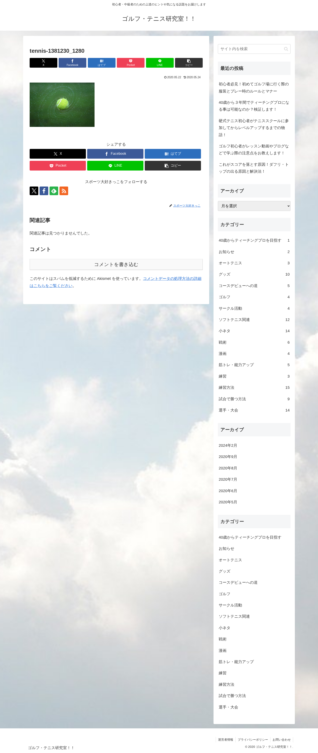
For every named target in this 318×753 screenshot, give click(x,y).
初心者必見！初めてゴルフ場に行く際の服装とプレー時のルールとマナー (254, 87)
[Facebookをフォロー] (44, 191)
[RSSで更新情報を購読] (63, 191)
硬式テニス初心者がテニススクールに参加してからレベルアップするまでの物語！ (254, 128)
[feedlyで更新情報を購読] (54, 191)
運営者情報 (225, 739)
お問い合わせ (282, 739)
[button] (189, 63)
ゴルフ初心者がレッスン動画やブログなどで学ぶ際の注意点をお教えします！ (254, 149)
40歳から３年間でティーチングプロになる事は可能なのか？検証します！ (254, 106)
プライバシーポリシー (253, 739)
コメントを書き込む (116, 264)
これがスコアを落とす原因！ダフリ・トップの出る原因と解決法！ (254, 168)
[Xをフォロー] (34, 191)
